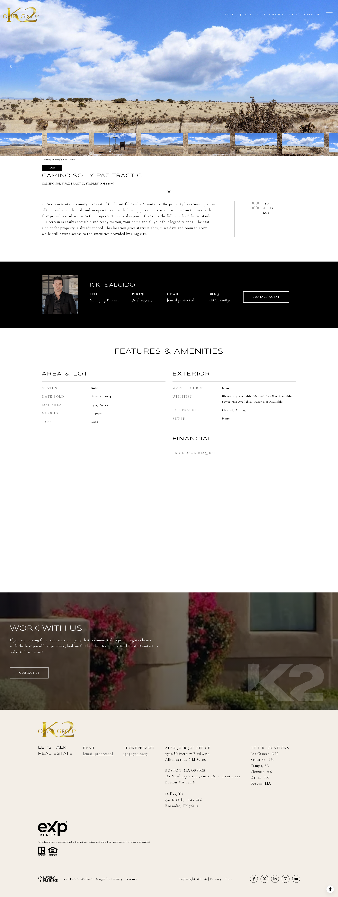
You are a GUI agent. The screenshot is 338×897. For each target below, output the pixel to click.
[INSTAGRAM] (285, 879)
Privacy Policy (221, 879)
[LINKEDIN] (275, 879)
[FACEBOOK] (254, 879)
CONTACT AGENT (266, 296)
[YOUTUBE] (296, 879)
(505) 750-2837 (135, 753)
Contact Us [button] (29, 672)
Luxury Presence (124, 879)
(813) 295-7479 (143, 300)
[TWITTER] (264, 879)
